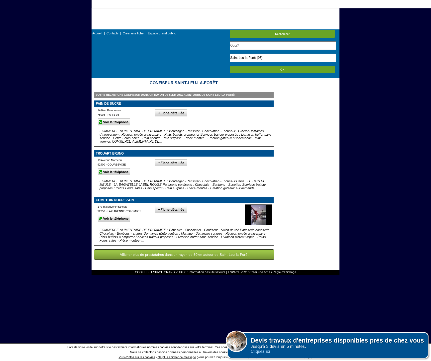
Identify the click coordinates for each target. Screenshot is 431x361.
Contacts (112, 33)
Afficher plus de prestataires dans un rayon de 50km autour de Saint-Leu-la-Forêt (184, 255)
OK (282, 69)
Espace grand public (162, 33)
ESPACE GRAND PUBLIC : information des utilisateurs (188, 272)
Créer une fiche (133, 33)
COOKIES (141, 272)
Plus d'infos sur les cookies (137, 357)
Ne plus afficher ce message (177, 357)
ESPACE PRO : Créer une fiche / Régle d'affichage (262, 272)
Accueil (97, 33)
